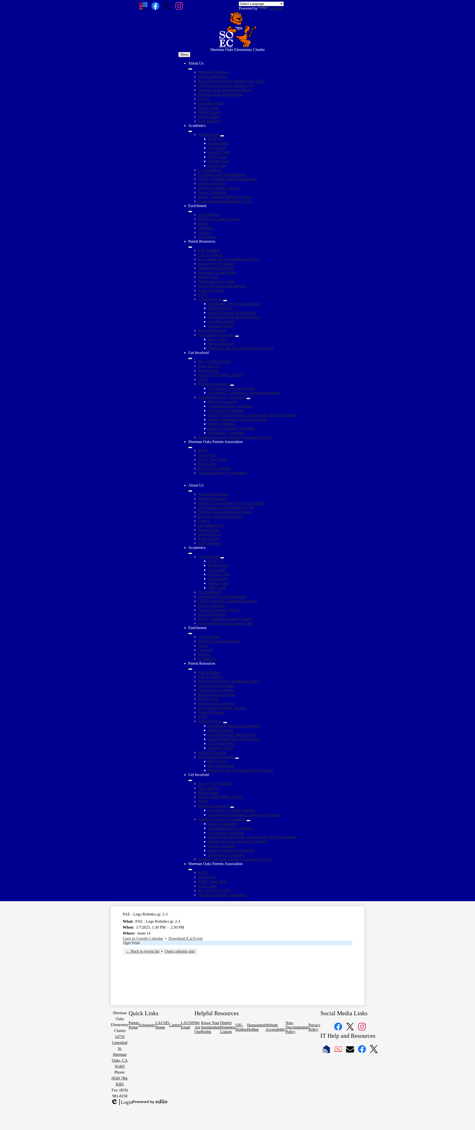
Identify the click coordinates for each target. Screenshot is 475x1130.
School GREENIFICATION (220, 375)
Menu (184, 54)
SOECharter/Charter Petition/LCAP (226, 85)
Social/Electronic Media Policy (232, 312)
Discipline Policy (211, 103)
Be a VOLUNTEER (214, 361)
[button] (190, 491)
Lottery (204, 99)
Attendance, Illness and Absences (234, 304)
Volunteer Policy (221, 326)
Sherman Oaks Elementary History (225, 90)
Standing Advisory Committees (222, 473)
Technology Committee (226, 433)
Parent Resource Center (216, 281)
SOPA (203, 379)
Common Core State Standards (222, 174)
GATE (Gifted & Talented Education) (227, 179)
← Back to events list (142, 951)
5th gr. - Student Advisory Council (225, 197)
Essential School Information (220, 94)
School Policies (210, 299)
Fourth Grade (218, 161)
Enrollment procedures (216, 268)
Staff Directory (209, 121)
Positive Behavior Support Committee (237, 419)
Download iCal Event (185, 938)
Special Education (212, 192)
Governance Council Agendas (231, 388)
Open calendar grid (180, 951)
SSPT (202, 295)
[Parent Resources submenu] (190, 247)
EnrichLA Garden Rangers (219, 219)
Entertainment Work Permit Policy (234, 317)
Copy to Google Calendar (143, 938)
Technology (207, 237)
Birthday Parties (220, 308)
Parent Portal (208, 277)
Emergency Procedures (216, 263)
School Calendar (211, 290)
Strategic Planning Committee (231, 428)
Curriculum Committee (226, 410)
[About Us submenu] (190, 69)
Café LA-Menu (210, 255)
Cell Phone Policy (222, 321)
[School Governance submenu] (232, 385)
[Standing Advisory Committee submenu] (248, 398)
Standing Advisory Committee (221, 397)
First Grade (217, 148)
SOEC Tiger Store (212, 459)
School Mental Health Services (222, 286)
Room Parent (208, 370)
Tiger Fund (206, 455)
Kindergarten (218, 143)
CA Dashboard (210, 170)
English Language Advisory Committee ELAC (235, 437)
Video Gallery (209, 117)
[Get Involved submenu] (190, 358)
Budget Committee (223, 402)
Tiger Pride (131, 943)
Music (203, 223)
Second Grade (219, 152)
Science (204, 232)
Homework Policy (212, 183)
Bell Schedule (209, 250)
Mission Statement (212, 76)
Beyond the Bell (221, 344)
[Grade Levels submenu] (222, 136)
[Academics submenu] (190, 131)
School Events (209, 112)
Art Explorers (208, 214)
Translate (275, 8)
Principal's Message (213, 72)
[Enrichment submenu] (190, 211)
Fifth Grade (217, 166)
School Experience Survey (219, 188)
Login (122, 1102)
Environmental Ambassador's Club (225, 201)
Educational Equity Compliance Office (228, 259)
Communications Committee (230, 406)
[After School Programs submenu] (237, 336)
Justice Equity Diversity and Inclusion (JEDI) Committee (252, 415)
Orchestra (205, 228)
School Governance (213, 384)
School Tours (208, 108)
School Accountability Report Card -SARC (232, 81)
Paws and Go (208, 366)
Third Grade (217, 157)
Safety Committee (222, 424)
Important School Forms (217, 272)
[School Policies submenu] (225, 300)
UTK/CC (215, 139)
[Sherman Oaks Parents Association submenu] (190, 447)
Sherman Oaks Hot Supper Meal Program (240, 348)
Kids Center (217, 339)
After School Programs (216, 335)
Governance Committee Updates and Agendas (244, 393)
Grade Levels (208, 134)
